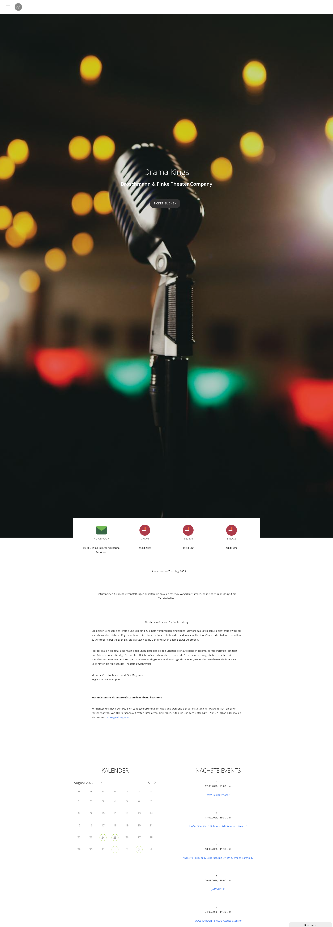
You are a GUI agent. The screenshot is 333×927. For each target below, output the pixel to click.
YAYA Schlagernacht (218, 795)
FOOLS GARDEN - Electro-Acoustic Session (218, 920)
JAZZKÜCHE (218, 889)
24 (103, 837)
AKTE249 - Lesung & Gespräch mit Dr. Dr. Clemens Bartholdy (218, 857)
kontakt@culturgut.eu (117, 717)
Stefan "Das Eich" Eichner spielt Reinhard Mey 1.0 (218, 826)
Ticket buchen (165, 203)
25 (115, 837)
